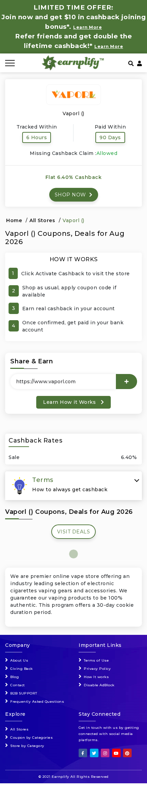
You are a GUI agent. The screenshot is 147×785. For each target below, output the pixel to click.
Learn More (108, 46)
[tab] (73, 485)
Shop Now (71, 195)
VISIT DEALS (73, 532)
